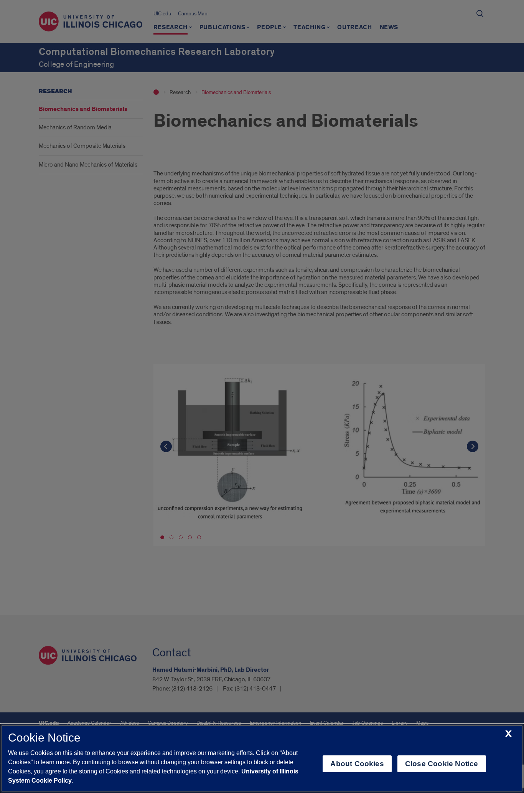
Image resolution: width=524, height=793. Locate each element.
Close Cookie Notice (441, 764)
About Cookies (357, 764)
